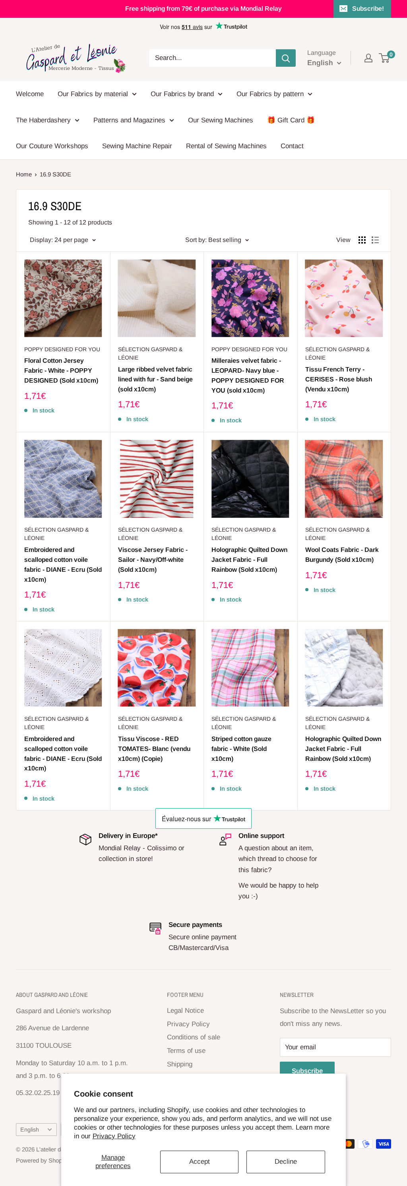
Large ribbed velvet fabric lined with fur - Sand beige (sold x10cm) (155, 379)
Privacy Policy (114, 1136)
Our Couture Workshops (52, 146)
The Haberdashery (43, 120)
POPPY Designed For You (62, 349)
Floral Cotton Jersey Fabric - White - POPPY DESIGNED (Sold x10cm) (61, 370)
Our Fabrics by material (93, 94)
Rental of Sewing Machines (226, 146)
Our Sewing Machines (220, 120)
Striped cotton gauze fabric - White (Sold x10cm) (241, 748)
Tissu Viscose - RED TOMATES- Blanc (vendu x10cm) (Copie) (154, 748)
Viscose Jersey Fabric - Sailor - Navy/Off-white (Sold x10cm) (153, 559)
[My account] (368, 58)
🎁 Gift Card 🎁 (291, 120)
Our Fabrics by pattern (270, 94)
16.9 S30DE (55, 174)
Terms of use (186, 1050)
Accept (199, 1161)
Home (24, 174)
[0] (385, 58)
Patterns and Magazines (129, 120)
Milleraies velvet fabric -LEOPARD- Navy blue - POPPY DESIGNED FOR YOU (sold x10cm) (247, 375)
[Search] (286, 58)
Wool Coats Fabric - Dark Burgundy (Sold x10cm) (342, 554)
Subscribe (307, 1071)
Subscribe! (368, 8)
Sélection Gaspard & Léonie (150, 353)
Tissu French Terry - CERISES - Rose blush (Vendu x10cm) (338, 379)
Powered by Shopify (42, 1160)
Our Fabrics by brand (182, 94)
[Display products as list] (375, 240)
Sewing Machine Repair (137, 146)
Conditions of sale (193, 1037)
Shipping (179, 1064)
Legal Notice (185, 1010)
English (29, 1129)
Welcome (30, 94)
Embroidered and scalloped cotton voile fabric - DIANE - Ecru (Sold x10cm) (63, 564)
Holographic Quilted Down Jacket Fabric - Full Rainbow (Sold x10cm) (249, 559)
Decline (286, 1161)
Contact (292, 146)
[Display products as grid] (362, 240)
